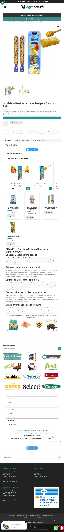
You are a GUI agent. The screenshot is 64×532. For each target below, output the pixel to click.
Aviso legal (12, 515)
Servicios (11, 409)
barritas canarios (26, 133)
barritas (19, 133)
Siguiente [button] (56, 330)
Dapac (52, 133)
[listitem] (20, 177)
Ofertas (10, 413)
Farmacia (11, 417)
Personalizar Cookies (47, 515)
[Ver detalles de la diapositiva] (12, 325)
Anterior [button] (7, 330)
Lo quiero (11, 216)
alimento (53, 262)
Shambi (15, 21)
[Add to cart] (28, 188)
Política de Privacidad (22, 515)
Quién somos (21, 1)
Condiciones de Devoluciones (44, 518)
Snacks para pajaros (47, 131)
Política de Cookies (35, 515)
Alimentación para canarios (24, 131)
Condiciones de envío (29, 518)
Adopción (29, 1)
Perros (10, 398)
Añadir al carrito (16, 123)
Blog (34, 1)
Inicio (4, 21)
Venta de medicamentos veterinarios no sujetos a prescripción (41, 520)
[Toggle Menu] (5, 7)
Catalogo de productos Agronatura (14, 520)
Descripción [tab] (8, 140)
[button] (58, 26)
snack (39, 258)
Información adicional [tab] (22, 140)
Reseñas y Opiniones (38, 522)
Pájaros (34, 131)
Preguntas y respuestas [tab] (39, 140)
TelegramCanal (33, 150)
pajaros (39, 133)
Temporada (12, 424)
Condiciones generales (16, 518)
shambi (44, 133)
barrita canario (13, 133)
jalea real (34, 133)
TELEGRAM (42, 430)
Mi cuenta (45, 1)
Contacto (38, 1)
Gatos (10, 402)
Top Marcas (9, 21)
